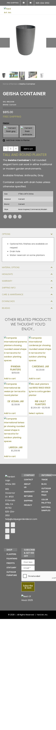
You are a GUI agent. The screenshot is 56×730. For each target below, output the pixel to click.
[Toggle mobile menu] (51, 8)
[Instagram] (13, 528)
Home (5, 84)
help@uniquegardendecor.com (21, 522)
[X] (10, 219)
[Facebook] (5, 219)
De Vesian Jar (16, 404)
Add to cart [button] (10, 381)
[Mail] (13, 534)
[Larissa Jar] (15, 421)
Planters (13, 84)
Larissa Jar (16, 450)
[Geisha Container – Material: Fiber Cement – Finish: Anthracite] (28, 43)
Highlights (7, 277)
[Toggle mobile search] (46, 8)
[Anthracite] (27, 133)
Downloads (8, 304)
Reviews (6, 311)
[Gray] (11, 133)
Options (6, 237)
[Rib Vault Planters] (40, 387)
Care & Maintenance (12, 297)
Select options (36, 416)
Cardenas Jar (40, 369)
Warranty (7, 284)
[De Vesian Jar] (15, 387)
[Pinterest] (15, 219)
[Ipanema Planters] (15, 341)
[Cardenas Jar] (40, 341)
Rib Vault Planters (40, 406)
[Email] (19, 219)
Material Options (11, 270)
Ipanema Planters (15, 371)
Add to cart (28, 152)
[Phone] (7, 540)
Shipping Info (9, 291)
